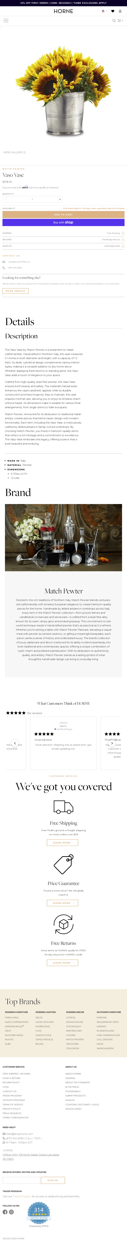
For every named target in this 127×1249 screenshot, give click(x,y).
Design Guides (73, 1109)
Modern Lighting (46, 1012)
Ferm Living (12, 1017)
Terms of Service (13, 1104)
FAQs (6, 1087)
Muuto (9, 1039)
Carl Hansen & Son (108, 1035)
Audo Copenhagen (16, 1022)
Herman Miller (14, 1026)
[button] (15, 743)
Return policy (11, 1082)
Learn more (62, 842)
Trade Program (12, 1095)
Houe (100, 1044)
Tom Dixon (72, 1048)
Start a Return (11, 1078)
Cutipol (71, 1017)
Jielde (39, 1017)
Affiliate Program (14, 1100)
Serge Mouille (44, 1039)
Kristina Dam (74, 1030)
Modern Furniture (16, 1012)
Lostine (70, 1035)
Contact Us (10, 1091)
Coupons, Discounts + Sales (82, 1104)
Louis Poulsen (45, 1022)
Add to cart (63, 214)
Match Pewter (13, 169)
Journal (70, 1078)
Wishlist (70, 1100)
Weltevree (72, 1044)
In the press (72, 1087)
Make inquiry (15, 291)
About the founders (77, 1082)
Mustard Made (14, 1035)
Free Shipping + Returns (16, 1074)
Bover (39, 1044)
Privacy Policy (12, 1109)
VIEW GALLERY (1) (14, 152)
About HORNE (73, 1074)
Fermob (101, 1017)
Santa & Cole (43, 1035)
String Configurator (15, 1117)
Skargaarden (105, 1048)
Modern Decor (75, 1012)
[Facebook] (5, 1213)
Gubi (7, 1044)
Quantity (8, 194)
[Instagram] (11, 1213)
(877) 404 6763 (14, 268)
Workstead (43, 1026)
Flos (39, 1030)
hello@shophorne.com (19, 1134)
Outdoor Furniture (109, 1012)
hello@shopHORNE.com (19, 262)
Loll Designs (105, 1039)
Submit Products (75, 1095)
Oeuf (8, 1030)
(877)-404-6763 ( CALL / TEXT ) (24, 1138)
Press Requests (12, 1113)
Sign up (52, 1180)
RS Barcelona (105, 1030)
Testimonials (73, 1091)
